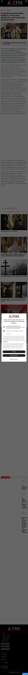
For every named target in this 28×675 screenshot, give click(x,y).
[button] (14, 334)
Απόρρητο (25, 673)
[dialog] (14, 337)
